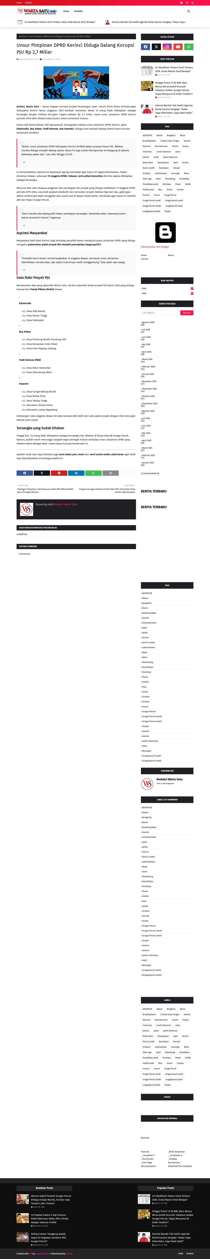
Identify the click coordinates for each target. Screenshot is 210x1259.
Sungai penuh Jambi (174, 200)
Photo (178, 184)
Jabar (177, 152)
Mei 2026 (146, 344)
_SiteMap (172, 1159)
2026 (167, 288)
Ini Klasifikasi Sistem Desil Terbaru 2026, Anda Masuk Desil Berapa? (59, 22)
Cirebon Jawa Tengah (169, 141)
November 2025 (149, 389)
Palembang (170, 179)
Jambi (156, 157)
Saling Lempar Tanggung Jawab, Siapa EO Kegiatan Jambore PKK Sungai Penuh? (48, 1237)
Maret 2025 (147, 448)
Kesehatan (164, 168)
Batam (159, 135)
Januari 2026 (148, 374)
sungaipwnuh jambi (151, 211)
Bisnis (182, 135)
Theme (69, 1253)
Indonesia (147, 152)
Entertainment (161, 146)
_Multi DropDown (176, 1151)
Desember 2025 (149, 381)
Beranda (23, 36)
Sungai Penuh (170, 195)
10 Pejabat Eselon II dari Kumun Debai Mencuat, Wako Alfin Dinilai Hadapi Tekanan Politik (49, 1219)
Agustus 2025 (148, 411)
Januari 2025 (148, 462)
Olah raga (147, 179)
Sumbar (180, 190)
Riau (160, 190)
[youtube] (178, 47)
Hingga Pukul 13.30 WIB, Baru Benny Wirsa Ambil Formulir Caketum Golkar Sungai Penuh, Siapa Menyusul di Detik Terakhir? (174, 88)
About (171, 255)
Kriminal (146, 173)
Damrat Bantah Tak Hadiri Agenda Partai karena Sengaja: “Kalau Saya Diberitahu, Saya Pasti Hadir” (148, 22)
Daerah (187, 141)
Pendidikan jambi (150, 184)
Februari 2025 (148, 455)
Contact (144, 259)
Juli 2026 (146, 329)
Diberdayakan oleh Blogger (155, 246)
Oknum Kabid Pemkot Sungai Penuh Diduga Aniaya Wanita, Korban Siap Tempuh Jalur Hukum (51, 1199)
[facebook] (181, 3)
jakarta (146, 157)
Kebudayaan (163, 162)
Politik (188, 184)
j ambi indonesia (163, 152)
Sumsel (146, 195)
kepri (175, 162)
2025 (167, 293)
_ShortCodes (147, 1159)
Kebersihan (148, 162)
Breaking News (149, 141)
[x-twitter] (187, 3)
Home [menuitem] (66, 11)
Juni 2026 (146, 337)
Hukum (186, 146)
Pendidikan (184, 179)
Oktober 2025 (148, 396)
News (186, 173)
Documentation (148, 1166)
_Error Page (146, 1162)
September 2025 (150, 403)
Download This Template (180, 1166)
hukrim (175, 146)
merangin (175, 173)
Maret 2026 (147, 359)
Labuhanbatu (161, 173)
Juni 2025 (146, 425)
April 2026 (146, 352)
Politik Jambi (148, 190)
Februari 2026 (148, 366)
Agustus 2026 (148, 322)
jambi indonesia (170, 157)
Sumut (157, 195)
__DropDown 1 (148, 1155)
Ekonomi (146, 146)
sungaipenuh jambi (173, 206)
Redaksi (28, 3)
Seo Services (174, 1162)
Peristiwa (167, 184)
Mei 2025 (146, 433)
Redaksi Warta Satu (28, 59)
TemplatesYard (42, 1253)
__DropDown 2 (175, 1155)
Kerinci (185, 162)
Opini (158, 179)
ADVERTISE (147, 135)
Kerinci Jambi (149, 168)
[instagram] (192, 3)
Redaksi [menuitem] (78, 11)
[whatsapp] (188, 47)
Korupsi (176, 168)
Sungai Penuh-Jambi (152, 206)
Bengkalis (171, 135)
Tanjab (167, 211)
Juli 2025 (146, 418)
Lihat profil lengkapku (165, 783)
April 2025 (146, 440)
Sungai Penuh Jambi (152, 200)
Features (145, 1151)
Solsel (169, 190)
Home (19, 3)
